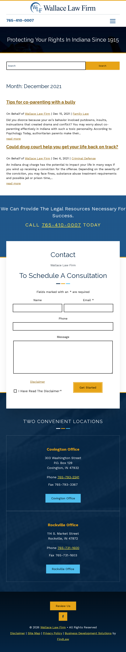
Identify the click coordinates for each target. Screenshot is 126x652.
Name (37, 300)
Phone (63, 318)
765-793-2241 (68, 477)
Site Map (34, 633)
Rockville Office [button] (63, 569)
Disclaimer (37, 381)
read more (13, 138)
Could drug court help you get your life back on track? (62, 146)
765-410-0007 (20, 20)
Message (63, 337)
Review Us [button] (63, 606)
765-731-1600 (68, 548)
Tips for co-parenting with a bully (40, 102)
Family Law (81, 113)
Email (88, 300)
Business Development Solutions (88, 633)
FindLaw (63, 639)
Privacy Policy (52, 633)
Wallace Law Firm (37, 113)
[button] (112, 20)
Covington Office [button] (63, 498)
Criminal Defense (84, 158)
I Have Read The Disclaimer (40, 391)
